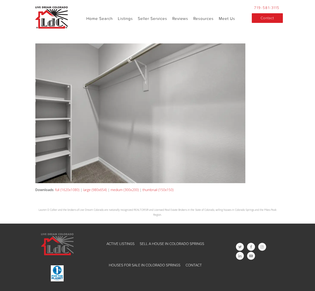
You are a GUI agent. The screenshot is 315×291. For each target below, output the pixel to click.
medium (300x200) (125, 189)
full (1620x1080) (67, 189)
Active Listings (120, 244)
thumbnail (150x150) (158, 189)
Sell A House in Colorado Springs (172, 244)
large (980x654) (95, 189)
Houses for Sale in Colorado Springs (144, 265)
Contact (194, 265)
